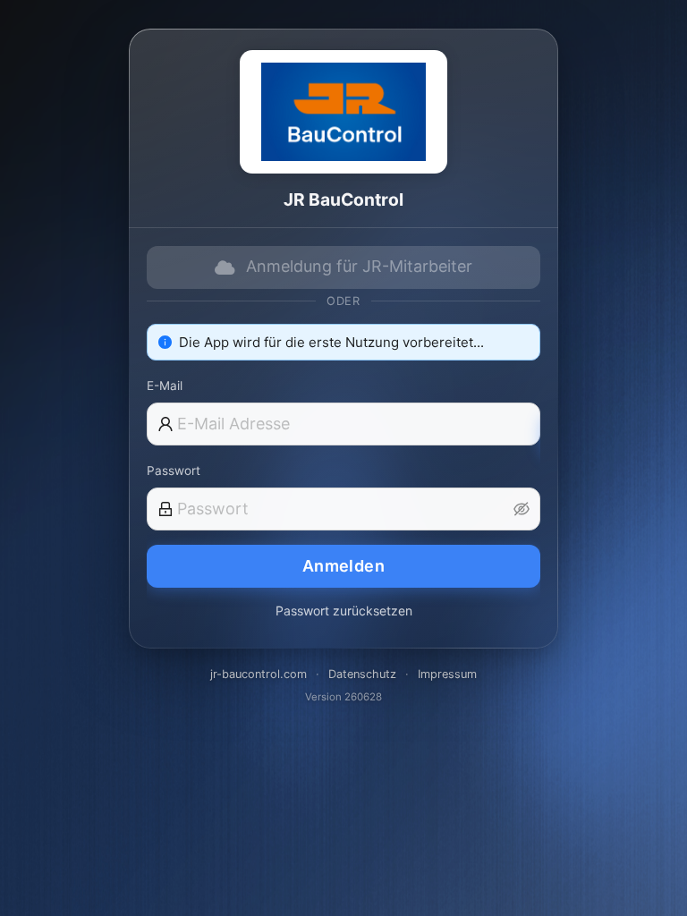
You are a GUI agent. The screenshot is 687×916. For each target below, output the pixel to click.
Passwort (173, 470)
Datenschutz (362, 674)
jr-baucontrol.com (258, 674)
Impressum (447, 674)
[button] (521, 509)
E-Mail (164, 385)
